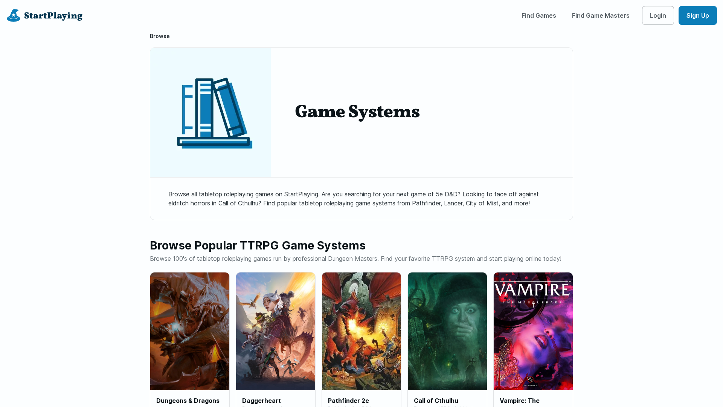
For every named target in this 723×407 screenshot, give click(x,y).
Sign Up (697, 15)
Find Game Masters (601, 15)
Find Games (539, 15)
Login (658, 15)
